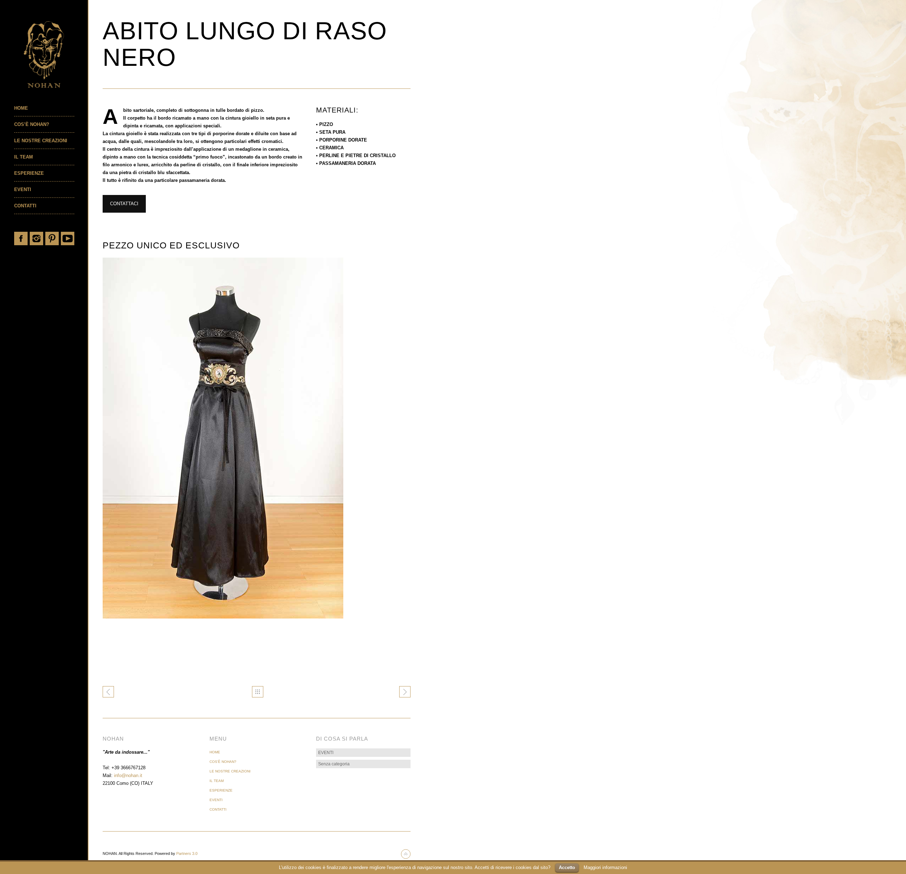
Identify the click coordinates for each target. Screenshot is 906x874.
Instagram (36, 238)
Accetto (567, 867)
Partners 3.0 (186, 853)
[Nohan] (51, 54)
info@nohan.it (128, 775)
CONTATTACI (124, 203)
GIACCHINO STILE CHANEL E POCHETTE (108, 691)
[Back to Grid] (257, 691)
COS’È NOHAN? (31, 124)
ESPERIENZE (29, 173)
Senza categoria (334, 763)
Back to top (406, 854)
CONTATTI (25, 205)
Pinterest (52, 238)
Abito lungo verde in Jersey (405, 691)
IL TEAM (23, 157)
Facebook (21, 238)
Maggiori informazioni (605, 867)
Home (21, 108)
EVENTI (22, 189)
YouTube (67, 238)
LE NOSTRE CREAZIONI (40, 140)
